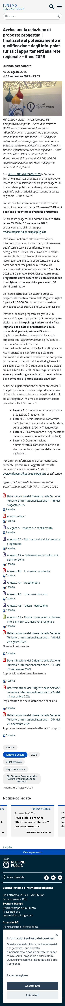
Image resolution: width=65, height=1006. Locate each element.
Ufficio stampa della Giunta (19, 908)
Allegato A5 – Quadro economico (27, 594)
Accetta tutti (32, 985)
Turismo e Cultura (41, 808)
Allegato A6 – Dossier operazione (27, 606)
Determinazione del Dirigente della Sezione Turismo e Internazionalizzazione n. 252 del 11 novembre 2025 (33, 692)
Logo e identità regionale (18, 915)
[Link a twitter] (53, 877)
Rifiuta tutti (32, 995)
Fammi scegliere (17, 975)
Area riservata (16, 877)
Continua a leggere (36, 832)
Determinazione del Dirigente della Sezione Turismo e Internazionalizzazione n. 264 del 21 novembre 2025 (33, 719)
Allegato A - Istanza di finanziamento (30, 528)
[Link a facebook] (46, 877)
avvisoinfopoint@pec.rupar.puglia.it (24, 232)
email (16, 899)
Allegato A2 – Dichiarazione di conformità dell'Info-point (32, 557)
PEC (24, 899)
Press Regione (11, 912)
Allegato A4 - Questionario (23, 582)
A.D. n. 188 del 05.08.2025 (24, 174)
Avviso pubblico (16, 516)
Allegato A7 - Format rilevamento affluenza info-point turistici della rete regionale (33, 619)
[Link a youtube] (60, 877)
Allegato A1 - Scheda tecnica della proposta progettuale (33, 541)
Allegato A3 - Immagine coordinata (28, 571)
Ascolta (10, 509)
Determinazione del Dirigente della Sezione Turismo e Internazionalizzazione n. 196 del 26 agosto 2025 (33, 637)
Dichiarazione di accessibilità (20, 927)
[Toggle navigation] (58, 6)
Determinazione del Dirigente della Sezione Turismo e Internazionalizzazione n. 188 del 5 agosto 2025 (33, 500)
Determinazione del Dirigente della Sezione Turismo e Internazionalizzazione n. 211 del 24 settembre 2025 (33, 664)
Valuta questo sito (32, 852)
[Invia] (58, 16)
